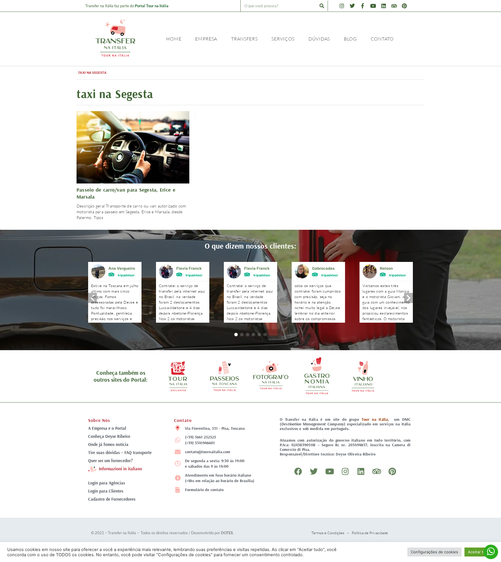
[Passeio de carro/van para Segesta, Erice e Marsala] (133, 146)
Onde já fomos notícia (108, 444)
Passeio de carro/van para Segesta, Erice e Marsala (126, 193)
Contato (382, 39)
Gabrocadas (323, 268)
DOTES (227, 532)
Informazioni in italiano (120, 469)
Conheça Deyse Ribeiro (109, 436)
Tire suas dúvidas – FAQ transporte (120, 452)
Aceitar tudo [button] (479, 552)
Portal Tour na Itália (151, 5)
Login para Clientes (105, 491)
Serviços (283, 39)
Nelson (386, 268)
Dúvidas (319, 39)
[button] (236, 334)
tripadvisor (126, 275)
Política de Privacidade (370, 532)
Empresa (206, 39)
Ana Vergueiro (121, 268)
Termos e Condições (327, 532)
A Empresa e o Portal (107, 428)
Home (173, 39)
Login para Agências (106, 483)
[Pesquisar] (322, 6)
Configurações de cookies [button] (434, 552)
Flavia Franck (189, 268)
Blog (350, 39)
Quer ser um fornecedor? (110, 460)
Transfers (244, 39)
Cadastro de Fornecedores (111, 499)
